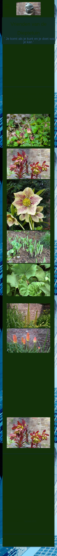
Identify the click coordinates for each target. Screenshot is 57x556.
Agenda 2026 (30, 521)
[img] (28, 8)
